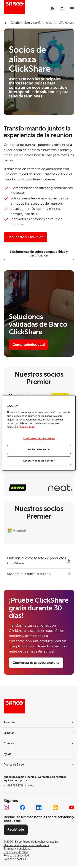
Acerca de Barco (14, 764)
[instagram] (6, 807)
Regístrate (15, 829)
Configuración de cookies (39, 438)
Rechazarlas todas (39, 449)
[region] (39, 433)
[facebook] (22, 807)
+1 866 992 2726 (18, 785)
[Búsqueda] (62, 8)
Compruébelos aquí (29, 345)
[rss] (55, 807)
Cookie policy (27, 427)
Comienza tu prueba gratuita (36, 663)
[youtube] (71, 807)
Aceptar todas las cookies (39, 460)
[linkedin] (38, 807)
